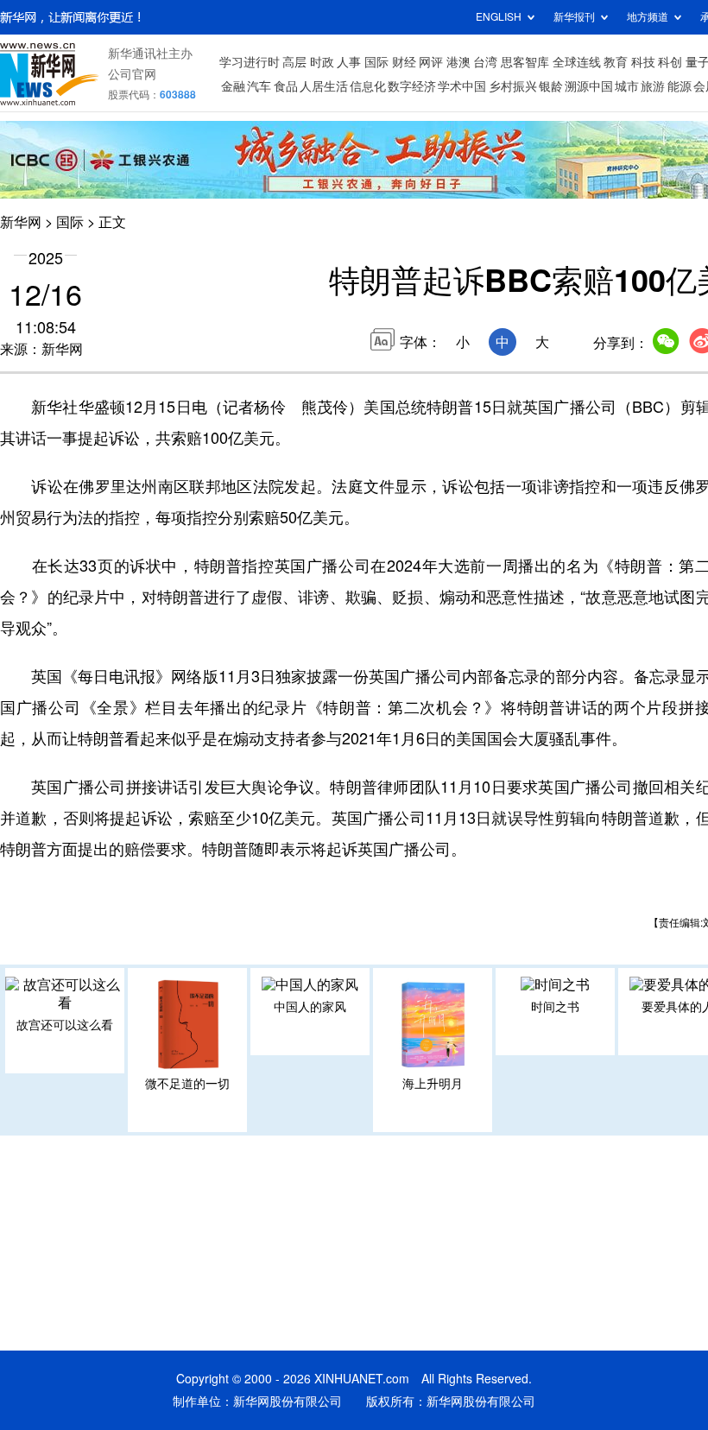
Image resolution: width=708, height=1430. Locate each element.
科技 (643, 62)
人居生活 (324, 86)
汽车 (259, 86)
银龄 (551, 86)
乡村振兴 (513, 86)
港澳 (458, 62)
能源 (679, 86)
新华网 (20, 222)
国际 (376, 62)
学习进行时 (249, 62)
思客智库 (525, 62)
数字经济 (412, 86)
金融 (233, 86)
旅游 (653, 86)
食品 (286, 86)
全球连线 (577, 62)
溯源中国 (589, 86)
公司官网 (132, 74)
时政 (322, 62)
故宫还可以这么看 (64, 1025)
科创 (670, 62)
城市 (627, 86)
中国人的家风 (310, 1007)
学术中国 (462, 86)
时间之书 (555, 1007)
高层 (294, 62)
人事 (349, 62)
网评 (431, 62)
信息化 (368, 86)
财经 (404, 62)
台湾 (485, 62)
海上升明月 (432, 1084)
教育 (616, 62)
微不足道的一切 (187, 1084)
